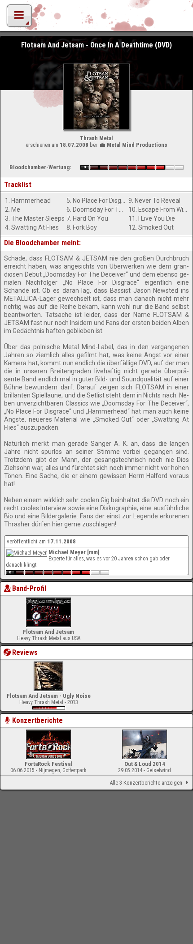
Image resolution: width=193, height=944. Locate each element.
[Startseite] (96, 18)
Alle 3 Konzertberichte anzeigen (146, 782)
